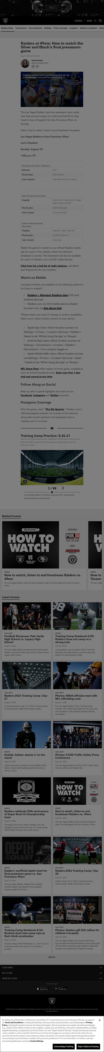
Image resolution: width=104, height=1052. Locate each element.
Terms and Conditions (14, 1022)
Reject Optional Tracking (88, 1046)
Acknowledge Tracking (63, 1046)
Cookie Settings (36, 1041)
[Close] (100, 1020)
